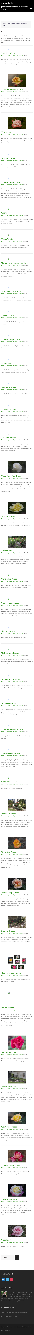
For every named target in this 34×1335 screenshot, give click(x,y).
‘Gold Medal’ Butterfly (11, 291)
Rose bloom (6, 551)
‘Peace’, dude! (7, 239)
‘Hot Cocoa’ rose (8, 53)
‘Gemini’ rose (7, 132)
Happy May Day (8, 631)
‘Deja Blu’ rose (7, 315)
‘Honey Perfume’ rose (10, 753)
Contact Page (10, 1312)
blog (13, 1301)
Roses (24, 23)
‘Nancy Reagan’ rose (10, 603)
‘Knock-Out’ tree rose (10, 679)
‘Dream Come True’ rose (12, 89)
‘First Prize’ (6, 1240)
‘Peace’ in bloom (8, 1086)
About (30, 1294)
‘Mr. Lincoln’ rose (8, 1052)
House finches (7, 1008)
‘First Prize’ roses (8, 387)
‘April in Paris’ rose (9, 579)
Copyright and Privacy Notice (9, 1316)
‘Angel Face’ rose (8, 703)
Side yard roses (8, 931)
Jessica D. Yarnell (24, 1327)
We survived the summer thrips (15, 263)
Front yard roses (8, 814)
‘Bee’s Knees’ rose (9, 1127)
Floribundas (6, 363)
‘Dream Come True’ (9, 437)
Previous (5, 1257)
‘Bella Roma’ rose (9, 1199)
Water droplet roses (10, 653)
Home (4, 23)
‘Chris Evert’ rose (8, 852)
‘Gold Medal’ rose (9, 782)
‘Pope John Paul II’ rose (11, 476)
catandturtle (7, 3)
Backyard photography (14, 23)
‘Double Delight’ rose (10, 182)
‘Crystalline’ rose (8, 409)
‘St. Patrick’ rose (8, 158)
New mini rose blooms (11, 973)
